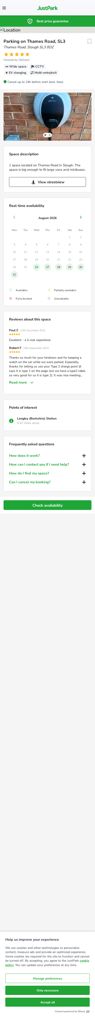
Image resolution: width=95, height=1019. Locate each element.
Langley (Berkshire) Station (37, 418)
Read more (18, 382)
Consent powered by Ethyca (70, 1011)
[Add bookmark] (89, 41)
